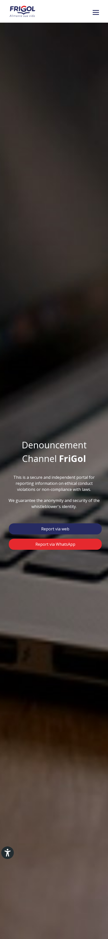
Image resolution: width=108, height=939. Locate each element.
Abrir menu (96, 12)
